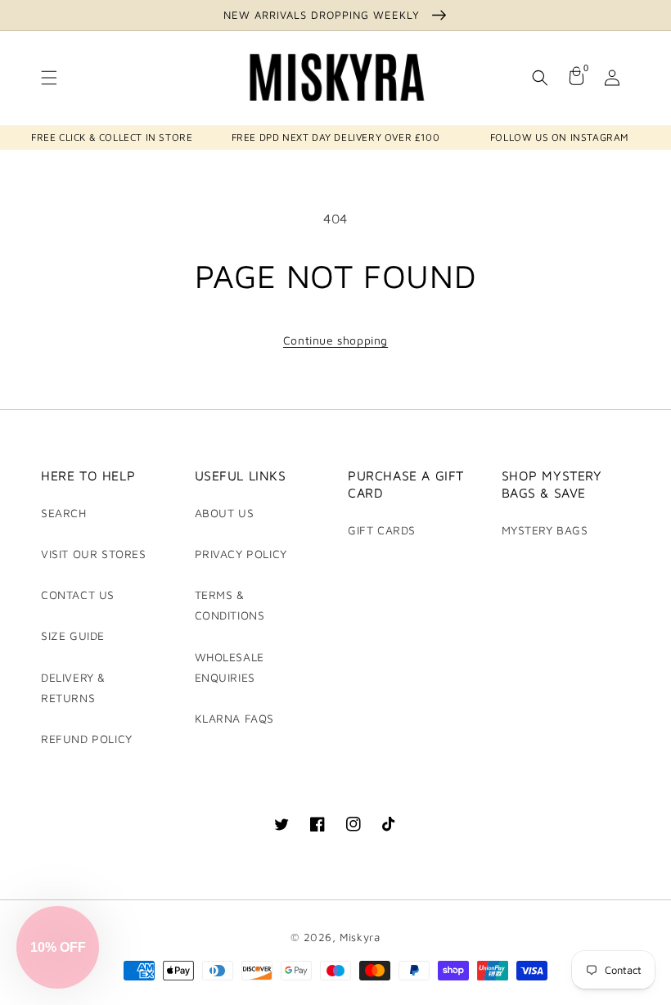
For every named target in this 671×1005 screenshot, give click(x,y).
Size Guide (73, 635)
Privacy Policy (241, 554)
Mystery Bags (545, 530)
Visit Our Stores (93, 554)
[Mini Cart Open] (576, 78)
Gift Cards (382, 530)
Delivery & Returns (73, 687)
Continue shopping (335, 340)
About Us (224, 513)
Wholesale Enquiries (229, 667)
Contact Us (78, 595)
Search (64, 513)
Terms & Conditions (230, 605)
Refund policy (87, 739)
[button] (49, 78)
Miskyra (360, 937)
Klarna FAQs (235, 718)
